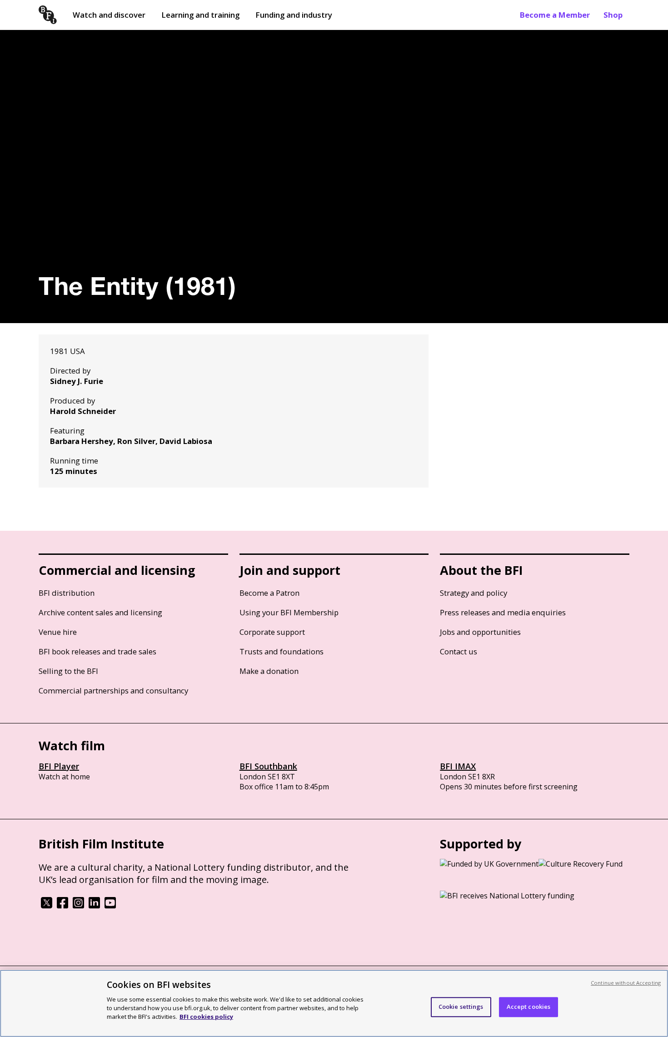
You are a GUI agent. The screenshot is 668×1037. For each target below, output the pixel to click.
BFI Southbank (268, 766)
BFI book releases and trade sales (97, 651)
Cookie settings (461, 1006)
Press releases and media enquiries (503, 612)
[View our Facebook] (62, 906)
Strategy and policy (473, 593)
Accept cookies (529, 1006)
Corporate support (272, 632)
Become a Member (555, 15)
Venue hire (58, 632)
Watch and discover (109, 15)
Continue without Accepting (626, 982)
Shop (613, 15)
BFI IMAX (458, 766)
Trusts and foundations (281, 651)
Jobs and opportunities (480, 632)
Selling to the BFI (68, 671)
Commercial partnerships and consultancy (113, 690)
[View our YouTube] (110, 906)
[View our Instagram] (78, 906)
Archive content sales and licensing (100, 612)
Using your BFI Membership (289, 612)
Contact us (458, 651)
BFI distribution (67, 593)
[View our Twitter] (47, 906)
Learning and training (200, 15)
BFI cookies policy (206, 1016)
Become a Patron (269, 593)
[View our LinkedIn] (94, 906)
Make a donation (269, 671)
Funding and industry (293, 15)
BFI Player (59, 766)
